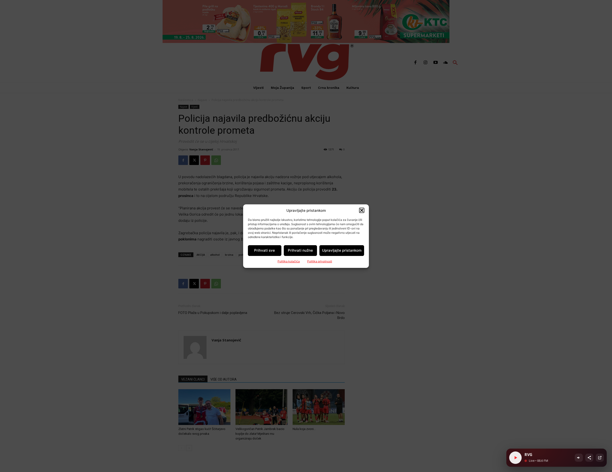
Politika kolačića (289, 261)
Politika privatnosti (319, 261)
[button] (361, 210)
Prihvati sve (264, 250)
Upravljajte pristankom (341, 250)
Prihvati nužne (300, 250)
